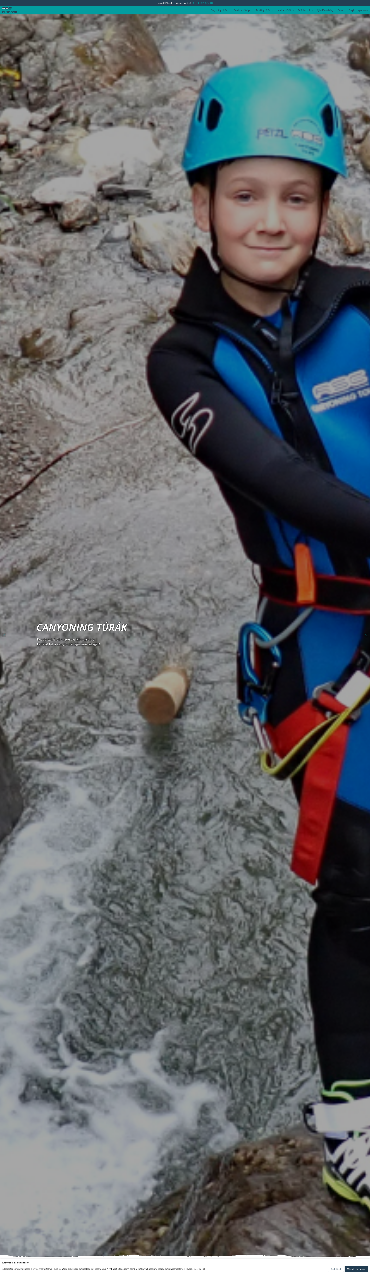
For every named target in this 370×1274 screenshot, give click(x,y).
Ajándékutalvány (325, 10)
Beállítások (336, 1269)
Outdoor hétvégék (243, 10)
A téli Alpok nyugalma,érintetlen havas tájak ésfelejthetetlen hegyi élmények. (61, 642)
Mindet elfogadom (356, 1269)
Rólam (341, 10)
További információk (195, 1269)
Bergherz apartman (358, 10)
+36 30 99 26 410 (204, 2)
